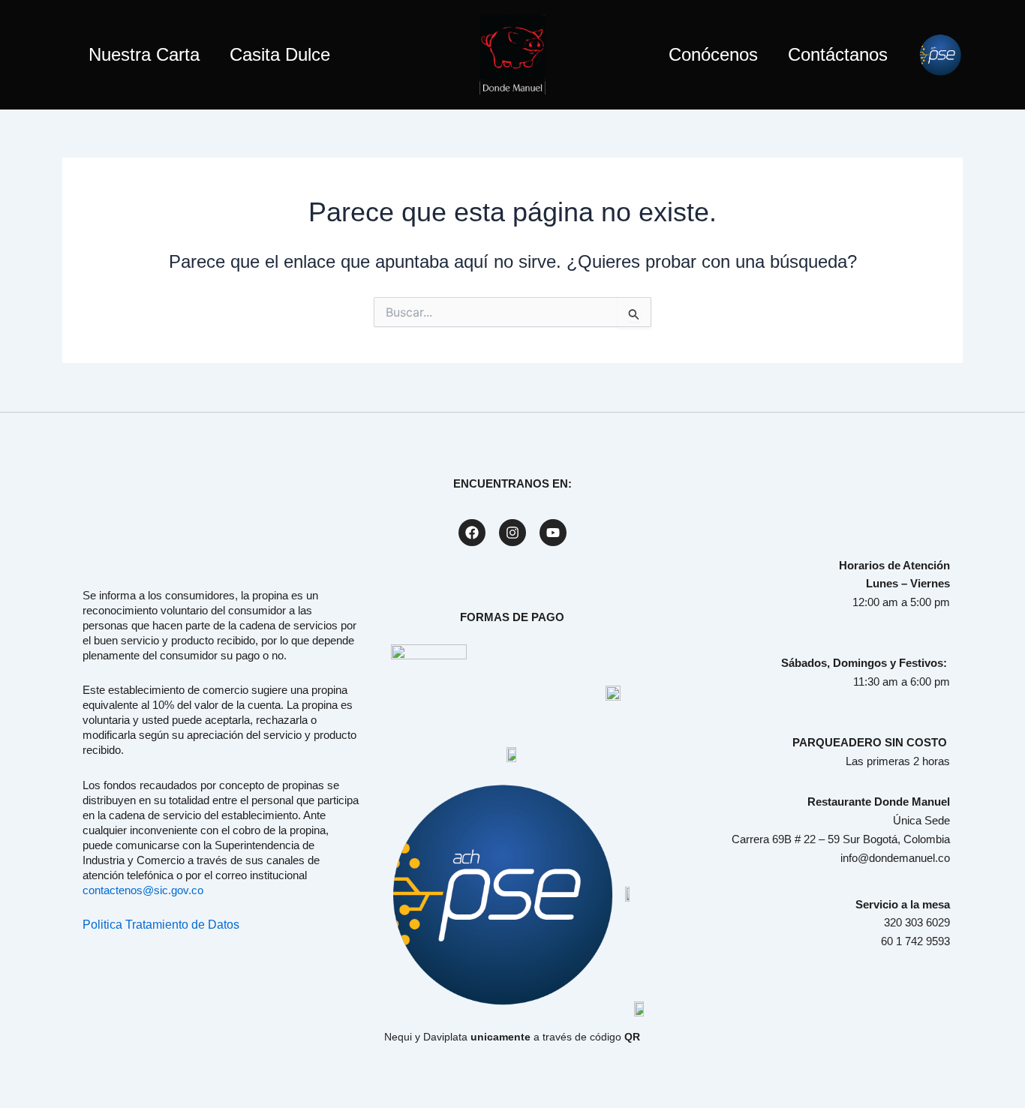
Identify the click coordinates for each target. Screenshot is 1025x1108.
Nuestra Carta (144, 54)
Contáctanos (838, 54)
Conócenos (713, 54)
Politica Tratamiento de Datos (161, 924)
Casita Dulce (280, 54)
